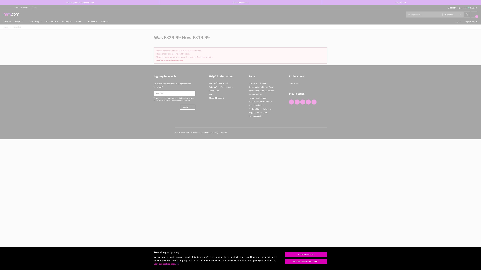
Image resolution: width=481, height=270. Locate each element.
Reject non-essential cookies (306, 261)
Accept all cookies (306, 255)
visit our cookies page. (165, 263)
